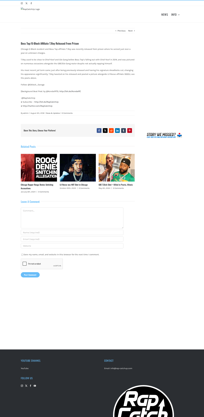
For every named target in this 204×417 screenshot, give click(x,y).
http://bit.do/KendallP (69, 91)
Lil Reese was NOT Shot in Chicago (74, 184)
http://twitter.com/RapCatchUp (37, 106)
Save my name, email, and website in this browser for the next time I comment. (61, 254)
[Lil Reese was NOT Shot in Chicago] (78, 155)
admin (26, 113)
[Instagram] (22, 386)
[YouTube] (35, 386)
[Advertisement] (164, 79)
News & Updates (53, 113)
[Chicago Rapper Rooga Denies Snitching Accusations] (39, 155)
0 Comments (67, 113)
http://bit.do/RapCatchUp (46, 102)
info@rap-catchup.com (121, 368)
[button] (23, 173)
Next (130, 30)
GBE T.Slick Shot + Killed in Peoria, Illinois (116, 184)
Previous (122, 30)
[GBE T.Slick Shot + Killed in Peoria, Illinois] (117, 155)
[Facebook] (30, 386)
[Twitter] (26, 386)
